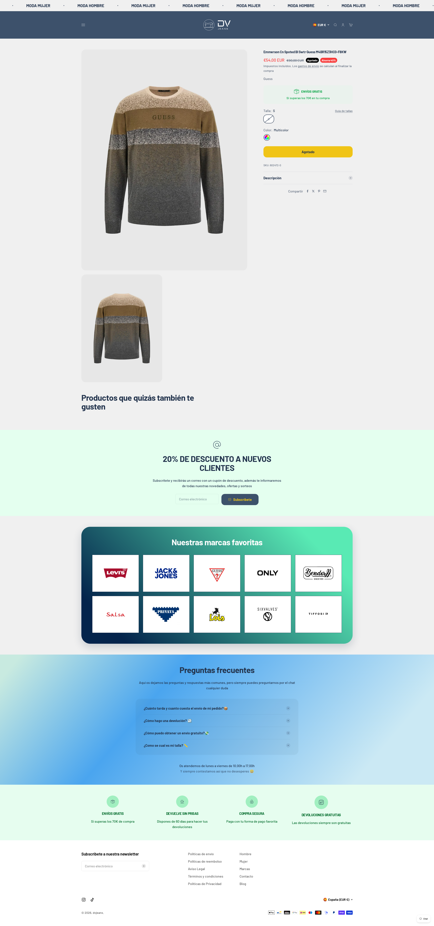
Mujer (244, 861)
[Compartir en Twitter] (313, 191)
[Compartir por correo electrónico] (325, 191)
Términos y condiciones (205, 876)
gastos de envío (308, 66)
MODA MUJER (47, 5)
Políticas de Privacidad (204, 884)
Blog (243, 884)
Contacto (246, 876)
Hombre (245, 854)
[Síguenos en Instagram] (83, 899)
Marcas (245, 869)
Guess (268, 79)
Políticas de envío (201, 854)
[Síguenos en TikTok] (92, 899)
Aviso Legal (196, 869)
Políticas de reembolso (205, 861)
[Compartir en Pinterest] (319, 191)
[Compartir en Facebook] (307, 191)
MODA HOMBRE (99, 5)
